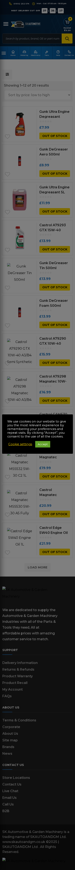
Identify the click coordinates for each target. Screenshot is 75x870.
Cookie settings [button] (20, 444)
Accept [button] (43, 444)
